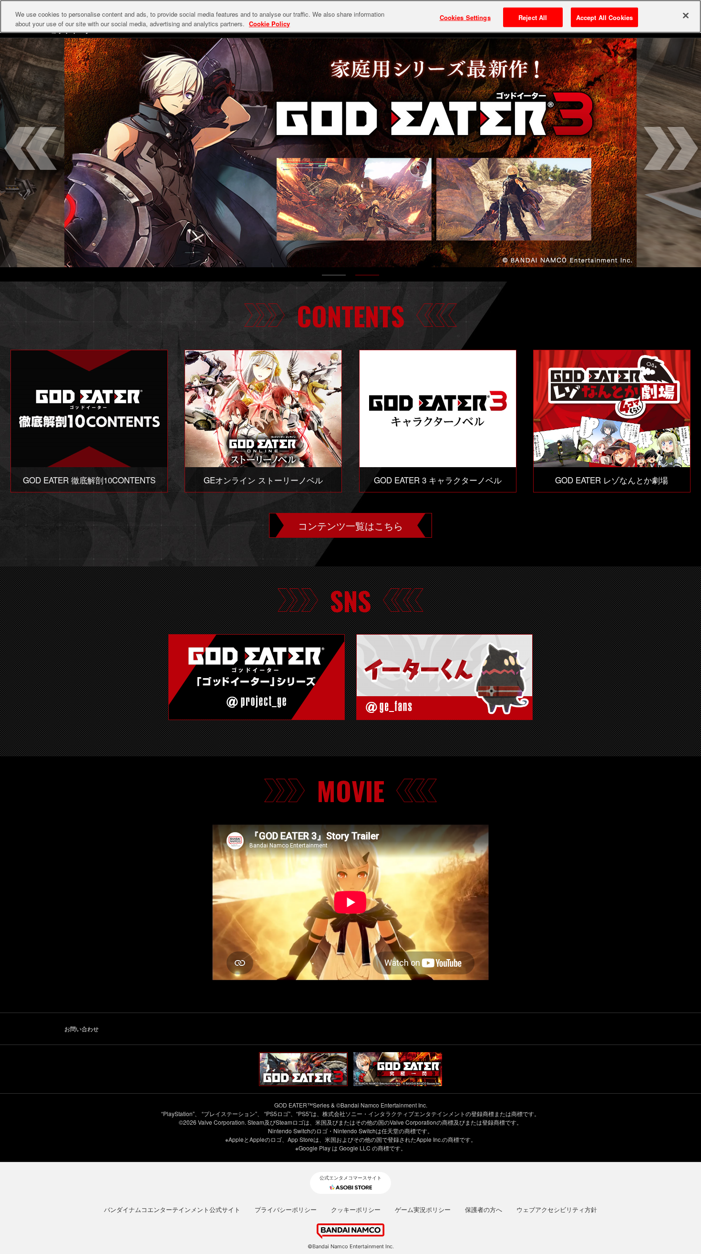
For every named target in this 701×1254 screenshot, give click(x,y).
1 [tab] (334, 277)
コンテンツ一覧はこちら (350, 525)
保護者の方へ (483, 1209)
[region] (350, 16)
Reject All (532, 16)
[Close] (685, 15)
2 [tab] (367, 277)
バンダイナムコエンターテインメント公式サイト (172, 1209)
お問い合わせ (81, 1028)
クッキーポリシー (356, 1209)
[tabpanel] (350, 152)
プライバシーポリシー (286, 1209)
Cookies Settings (465, 16)
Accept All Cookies (604, 16)
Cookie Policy (269, 23)
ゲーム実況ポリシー (423, 1209)
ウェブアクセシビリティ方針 (556, 1209)
